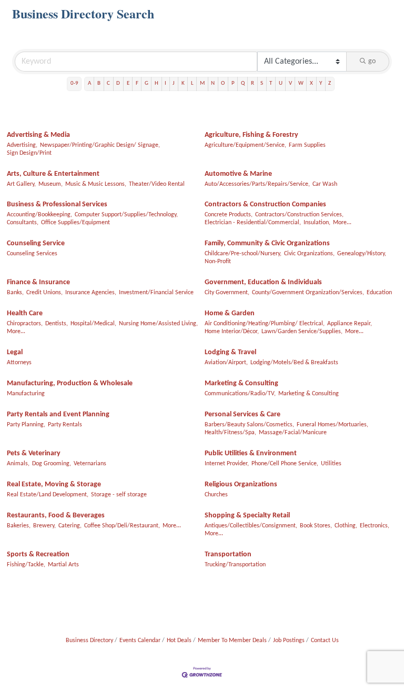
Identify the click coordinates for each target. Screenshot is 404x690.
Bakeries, (19, 526)
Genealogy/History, (361, 254)
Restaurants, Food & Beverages (56, 515)
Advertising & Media (38, 135)
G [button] (146, 83)
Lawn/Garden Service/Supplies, (301, 331)
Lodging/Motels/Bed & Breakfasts (294, 362)
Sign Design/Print (29, 153)
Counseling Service (36, 243)
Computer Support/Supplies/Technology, (126, 215)
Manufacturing (26, 394)
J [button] (174, 83)
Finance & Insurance (38, 282)
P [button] (233, 83)
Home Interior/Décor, (232, 331)
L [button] (192, 83)
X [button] (311, 83)
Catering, (70, 526)
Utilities (331, 464)
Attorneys (19, 362)
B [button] (98, 83)
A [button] (89, 83)
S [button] (261, 83)
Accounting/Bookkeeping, (39, 215)
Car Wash (324, 184)
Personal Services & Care (242, 414)
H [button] (156, 83)
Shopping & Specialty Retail (247, 515)
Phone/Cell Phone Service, (284, 464)
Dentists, (56, 324)
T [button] (270, 83)
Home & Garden (230, 313)
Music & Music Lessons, (95, 184)
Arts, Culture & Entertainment (53, 174)
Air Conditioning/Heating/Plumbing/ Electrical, (265, 324)
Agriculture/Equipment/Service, (245, 145)
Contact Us (325, 640)
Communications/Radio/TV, (240, 394)
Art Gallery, (21, 184)
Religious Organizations (241, 484)
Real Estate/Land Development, (47, 495)
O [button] (223, 83)
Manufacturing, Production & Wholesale (70, 383)
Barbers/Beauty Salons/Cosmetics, (249, 425)
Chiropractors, (25, 324)
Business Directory (89, 640)
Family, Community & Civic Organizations (267, 243)
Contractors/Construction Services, (299, 215)
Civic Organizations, (309, 254)
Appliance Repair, (349, 324)
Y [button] (320, 83)
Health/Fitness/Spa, (230, 432)
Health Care (25, 313)
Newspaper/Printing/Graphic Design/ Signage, (100, 145)
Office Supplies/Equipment (75, 222)
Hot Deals (179, 640)
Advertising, (22, 145)
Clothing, (346, 526)
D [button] (118, 83)
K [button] (183, 83)
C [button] (108, 83)
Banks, (15, 292)
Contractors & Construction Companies (265, 204)
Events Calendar (139, 640)
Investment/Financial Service (156, 292)
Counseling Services (32, 254)
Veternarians (90, 464)
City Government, (227, 292)
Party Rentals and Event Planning (58, 414)
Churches (216, 495)
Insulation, (317, 222)
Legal (15, 352)
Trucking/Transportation (235, 565)
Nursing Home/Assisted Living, (158, 324)
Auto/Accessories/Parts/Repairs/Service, (257, 184)
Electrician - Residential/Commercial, (253, 222)
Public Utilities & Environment (251, 453)
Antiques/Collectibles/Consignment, (251, 526)
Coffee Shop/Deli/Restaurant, (122, 526)
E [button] (128, 83)
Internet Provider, (227, 464)
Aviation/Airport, (226, 362)
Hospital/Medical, (93, 324)
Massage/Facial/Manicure (293, 432)
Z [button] (329, 83)
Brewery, (44, 526)
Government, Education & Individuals (263, 282)
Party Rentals (65, 425)
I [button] (165, 83)
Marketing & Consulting (241, 383)
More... (342, 222)
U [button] (280, 83)
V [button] (290, 83)
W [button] (301, 83)
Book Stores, (316, 526)
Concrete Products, (228, 215)
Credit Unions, (44, 292)
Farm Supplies (307, 145)
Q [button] (243, 83)
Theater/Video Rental (157, 184)
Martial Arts (63, 565)
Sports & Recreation (38, 554)
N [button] (213, 83)
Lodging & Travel (230, 352)
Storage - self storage (119, 495)
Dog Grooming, (51, 464)
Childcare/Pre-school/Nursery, (243, 254)
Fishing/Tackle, (26, 565)
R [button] (252, 83)
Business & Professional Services (57, 204)
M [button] (202, 83)
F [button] (137, 83)
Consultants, (22, 222)
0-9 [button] (74, 83)
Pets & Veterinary (33, 453)
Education (379, 292)
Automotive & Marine (238, 174)
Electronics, (374, 526)
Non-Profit (218, 261)
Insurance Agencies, (90, 292)
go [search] (372, 61)
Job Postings (289, 640)
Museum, (50, 184)
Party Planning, (26, 425)
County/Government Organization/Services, (308, 292)
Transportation (228, 554)
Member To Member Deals (232, 640)
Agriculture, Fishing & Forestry (251, 135)
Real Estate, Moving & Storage (54, 484)
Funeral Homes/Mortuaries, (332, 425)
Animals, (18, 464)
